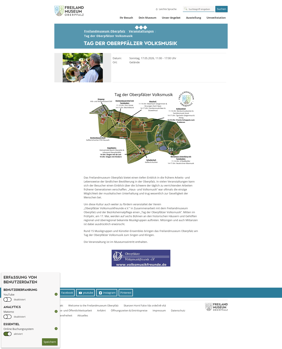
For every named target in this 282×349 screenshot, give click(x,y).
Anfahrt (101, 310)
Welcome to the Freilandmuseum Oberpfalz (93, 305)
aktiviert (18, 333)
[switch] (7, 299)
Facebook (67, 292)
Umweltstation (216, 17)
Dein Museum (147, 17)
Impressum (159, 310)
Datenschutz (178, 310)
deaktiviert (20, 299)
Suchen (221, 9)
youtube (88, 292)
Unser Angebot (171, 17)
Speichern (50, 342)
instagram (109, 292)
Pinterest (125, 292)
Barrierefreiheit (63, 315)
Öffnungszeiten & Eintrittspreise (129, 310)
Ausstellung (193, 17)
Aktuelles (82, 315)
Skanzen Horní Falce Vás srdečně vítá (145, 305)
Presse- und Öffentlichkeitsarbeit (73, 310)
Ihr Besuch (126, 17)
